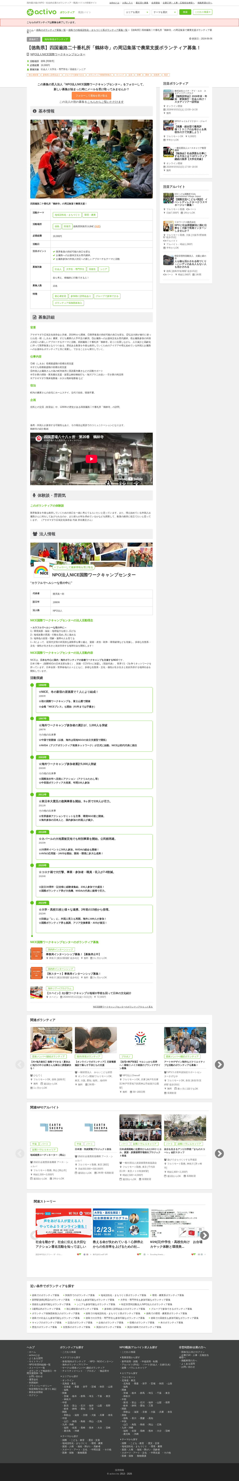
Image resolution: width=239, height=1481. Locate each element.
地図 (97, 226)
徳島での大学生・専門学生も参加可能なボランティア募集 (115, 1318)
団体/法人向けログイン (193, 1352)
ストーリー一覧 (37, 1367)
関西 (64, 1412)
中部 (64, 1402)
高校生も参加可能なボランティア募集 (51, 1304)
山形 (110, 1386)
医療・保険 (68, 1452)
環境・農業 (97, 1443)
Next (219, 1064)
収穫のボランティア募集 (141, 1322)
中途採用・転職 (150, 1361)
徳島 (57, 226)
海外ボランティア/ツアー (75, 1364)
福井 (91, 1405)
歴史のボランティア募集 (44, 1327)
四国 (124, 1415)
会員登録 (155, 3)
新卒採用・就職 (130, 1361)
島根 (83, 1421)
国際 (64, 1440)
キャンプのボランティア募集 (47, 1322)
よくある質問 (36, 1358)
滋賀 (77, 1415)
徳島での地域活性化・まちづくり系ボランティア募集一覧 (98, 30)
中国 (64, 1418)
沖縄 (77, 1431)
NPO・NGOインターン (101, 1361)
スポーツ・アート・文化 (74, 1449)
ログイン (33, 1395)
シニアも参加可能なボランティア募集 (96, 1304)
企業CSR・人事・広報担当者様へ (179, 3)
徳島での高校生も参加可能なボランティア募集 (175, 1318)
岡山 (91, 1421)
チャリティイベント (72, 1371)
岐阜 (66, 1408)
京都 (85, 1415)
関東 (64, 1393)
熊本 (91, 1427)
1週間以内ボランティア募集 (46, 1309)
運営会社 (33, 1379)
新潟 (66, 1405)
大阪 (93, 1415)
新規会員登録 (36, 1392)
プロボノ (91, 1371)
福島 (66, 1390)
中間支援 (95, 1449)
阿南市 (67, 226)
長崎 (83, 1427)
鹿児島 (67, 1431)
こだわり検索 (202, 12)
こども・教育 (78, 1440)
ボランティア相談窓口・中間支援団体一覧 (41, 1372)
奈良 (110, 1415)
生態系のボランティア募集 (76, 1327)
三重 (91, 1408)
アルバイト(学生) (130, 1364)
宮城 (93, 1386)
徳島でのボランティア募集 (45, 1295)
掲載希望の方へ (205, 3)
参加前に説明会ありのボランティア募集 (124, 1309)
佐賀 (74, 1427)
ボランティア (67, 12)
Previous (20, 1064)
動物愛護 (82, 1452)
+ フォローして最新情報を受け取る (73, 567)
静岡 (74, 1408)
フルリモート (128, 1377)
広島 (99, 1421)
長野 (108, 1405)
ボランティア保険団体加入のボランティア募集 (56, 1313)
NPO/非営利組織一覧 (40, 1364)
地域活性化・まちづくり (74, 1443)
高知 (151, 1418)
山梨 (99, 1405)
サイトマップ (36, 1361)
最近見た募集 (142, 3)
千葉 (99, 1396)
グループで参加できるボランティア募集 (171, 1309)
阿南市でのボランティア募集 (80, 1295)
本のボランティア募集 (171, 1322)
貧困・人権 (68, 1446)
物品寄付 (104, 1371)
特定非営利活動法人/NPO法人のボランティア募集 (146, 1304)
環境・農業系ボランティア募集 (168, 1295)
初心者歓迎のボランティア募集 (82, 1309)
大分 (99, 1427)
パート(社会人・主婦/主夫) (156, 1364)
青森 (77, 1386)
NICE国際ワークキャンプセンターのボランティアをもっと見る (123, 1007)
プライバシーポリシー (40, 1385)
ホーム (30, 30)
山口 (66, 1421)
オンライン (68, 1380)
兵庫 (102, 1415)
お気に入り (127, 3)
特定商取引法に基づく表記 (42, 1389)
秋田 (102, 1386)
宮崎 (108, 1427)
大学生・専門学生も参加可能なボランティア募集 (145, 1299)
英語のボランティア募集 (108, 1327)
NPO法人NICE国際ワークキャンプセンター (57, 54)
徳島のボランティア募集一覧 (51, 30)
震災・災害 (94, 1440)
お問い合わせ (36, 1376)
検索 (185, 12)
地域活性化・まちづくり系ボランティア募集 (123, 1295)
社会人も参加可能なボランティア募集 (95, 1299)
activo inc (114, 1473)
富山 (74, 1405)
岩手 (85, 1386)
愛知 (83, 1408)
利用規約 (33, 1382)
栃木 (74, 1396)
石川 (83, 1405)
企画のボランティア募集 (111, 1322)
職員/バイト (84, 12)
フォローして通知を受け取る (91, 95)
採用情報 (119, 1470)
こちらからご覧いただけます (105, 101)
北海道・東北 (69, 1383)
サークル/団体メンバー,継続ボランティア (83, 1367)
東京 (108, 1396)
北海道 (67, 1386)
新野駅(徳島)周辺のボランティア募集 (51, 1299)
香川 (134, 1418)
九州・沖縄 (68, 1424)
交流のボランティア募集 (80, 1322)
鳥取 (74, 1421)
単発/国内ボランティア (74, 1361)
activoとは (114, 3)
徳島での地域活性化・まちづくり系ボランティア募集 (113, 1313)
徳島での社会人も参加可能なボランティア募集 (56, 1318)
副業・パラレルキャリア (134, 1367)
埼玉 (91, 1396)
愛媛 (142, 1418)
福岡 (66, 1427)
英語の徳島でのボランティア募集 (144, 1327)
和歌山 (67, 1415)
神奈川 (67, 1399)
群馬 (83, 1396)
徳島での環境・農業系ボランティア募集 (166, 1313)
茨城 (66, 1396)
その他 (107, 1449)
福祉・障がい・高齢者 (89, 1446)
